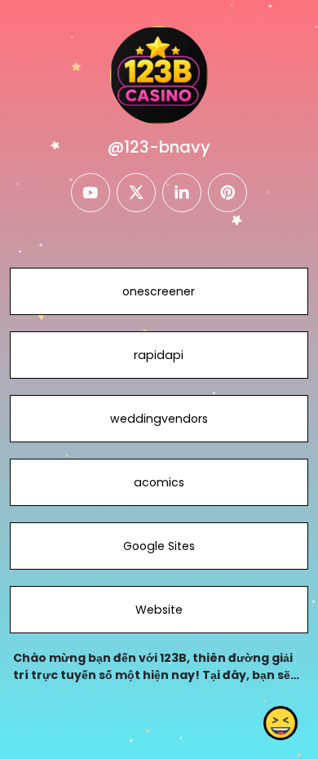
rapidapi (158, 355)
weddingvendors (159, 419)
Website (159, 609)
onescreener (158, 291)
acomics (159, 482)
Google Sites (159, 546)
